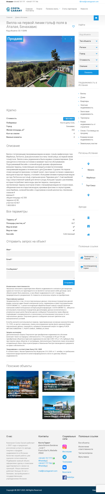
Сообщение (12, 269)
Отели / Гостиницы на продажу (89, 132)
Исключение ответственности (85, 448)
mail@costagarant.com (90, 2)
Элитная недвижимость (86, 106)
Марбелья (91, 178)
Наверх (95, 490)
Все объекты (83, 443)
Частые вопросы (85, 453)
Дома (82, 97)
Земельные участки (88, 143)
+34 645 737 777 (19, 2)
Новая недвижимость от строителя (88, 124)
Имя (8, 250)
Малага (91, 170)
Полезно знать (52, 8)
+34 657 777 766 (32, 2)
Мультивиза (83, 457)
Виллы (83, 94)
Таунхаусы (84, 118)
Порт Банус (91, 185)
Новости (84, 8)
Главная (29, 8)
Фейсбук (70, 477)
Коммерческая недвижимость (86, 138)
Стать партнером (69, 8)
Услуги (39, 8)
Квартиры (84, 101)
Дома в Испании (21, 17)
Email (9, 259)
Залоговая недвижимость (86, 112)
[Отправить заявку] (96, 17)
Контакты (30, 10)
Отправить (69, 283)
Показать (88, 72)
